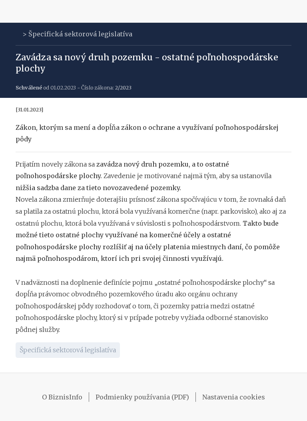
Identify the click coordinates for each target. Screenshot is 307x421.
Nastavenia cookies (233, 397)
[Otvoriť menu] (18, 11)
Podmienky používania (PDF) (142, 397)
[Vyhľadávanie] (289, 11)
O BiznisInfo (62, 397)
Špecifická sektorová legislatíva (80, 34)
